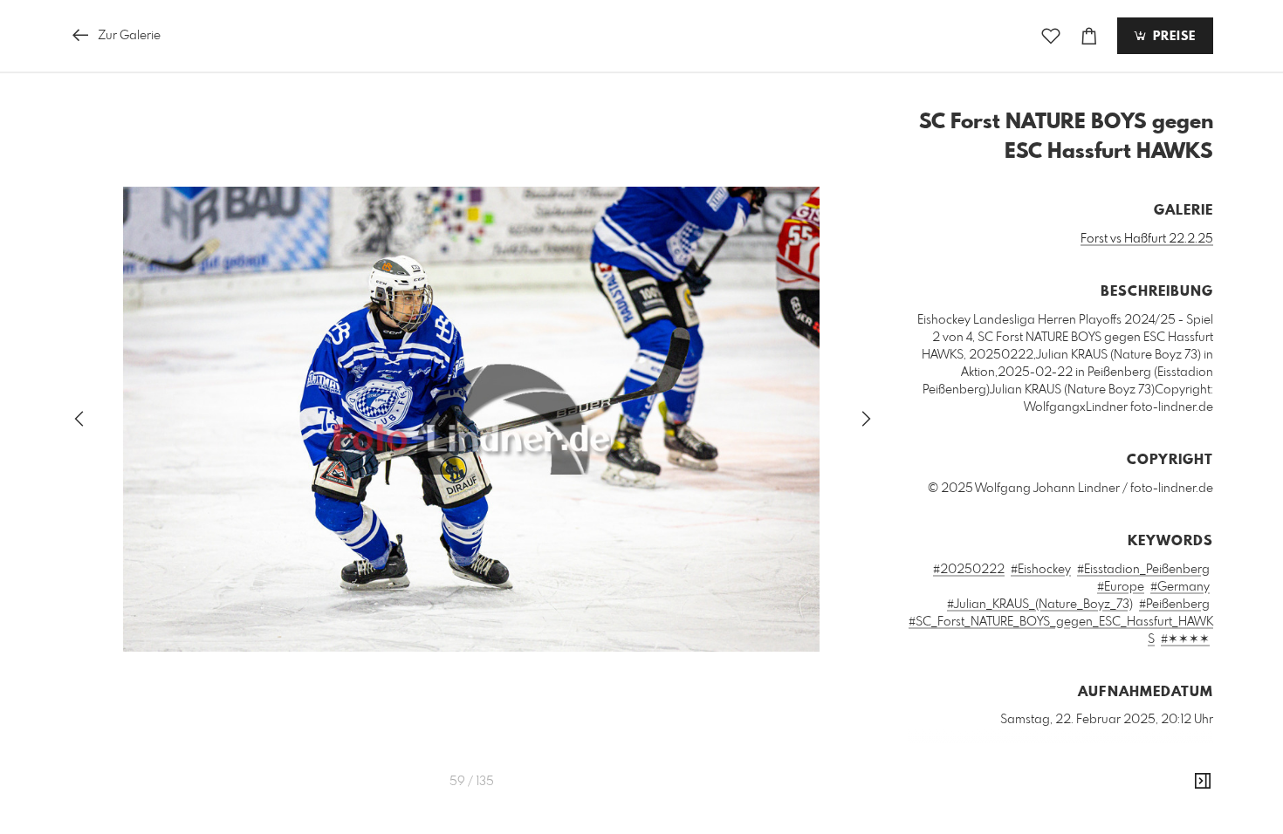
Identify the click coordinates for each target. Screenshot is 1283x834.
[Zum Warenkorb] (1089, 36)
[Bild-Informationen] (1202, 781)
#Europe (1120, 587)
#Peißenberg (1174, 604)
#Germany (1180, 587)
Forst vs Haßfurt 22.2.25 (1147, 239)
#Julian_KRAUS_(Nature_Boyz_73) (1040, 604)
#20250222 (969, 570)
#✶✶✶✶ (1185, 639)
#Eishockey (1041, 570)
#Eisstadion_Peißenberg (1143, 570)
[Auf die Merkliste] (1050, 36)
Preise (1172, 37)
